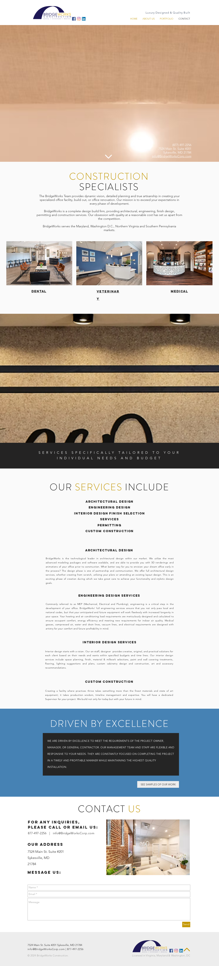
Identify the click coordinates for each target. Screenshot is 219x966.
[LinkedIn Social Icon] (84, 19)
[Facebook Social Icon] (74, 19)
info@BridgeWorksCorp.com (171, 156)
